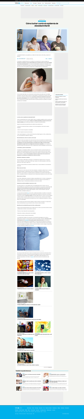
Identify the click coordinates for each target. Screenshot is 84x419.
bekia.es (16, 411)
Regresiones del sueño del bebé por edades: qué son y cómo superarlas (57, 381)
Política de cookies (29, 413)
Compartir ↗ (50, 58)
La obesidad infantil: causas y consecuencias (57, 374)
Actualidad (20, 0)
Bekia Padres (41, 19)
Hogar (44, 0)
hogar (41, 411)
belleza (21, 411)
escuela (32, 225)
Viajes (48, 0)
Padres (30, 0)
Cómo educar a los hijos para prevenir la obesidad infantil (31, 375)
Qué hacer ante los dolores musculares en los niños (32, 387)
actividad (26, 220)
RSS (33, 413)
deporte (32, 256)
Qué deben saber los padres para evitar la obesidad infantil (32, 381)
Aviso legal (16, 413)
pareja (29, 411)
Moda (23, 0)
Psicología (41, 0)
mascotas (32, 411)
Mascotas (36, 0)
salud (35, 411)
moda (19, 411)
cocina (24, 411)
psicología (38, 411)
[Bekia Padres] (19, 3)
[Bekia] (16, 0)
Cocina (28, 0)
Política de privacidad (22, 413)
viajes (45, 411)
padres (27, 411)
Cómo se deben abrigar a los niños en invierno (57, 387)
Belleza (25, 0)
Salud (38, 0)
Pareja (33, 0)
